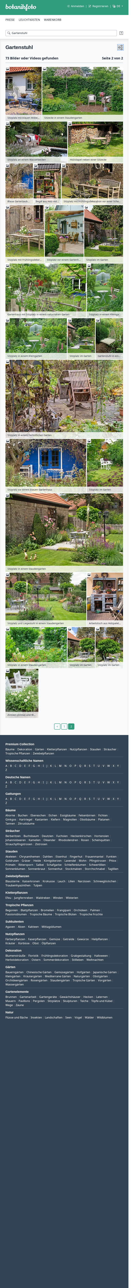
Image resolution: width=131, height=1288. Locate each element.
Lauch (61, 881)
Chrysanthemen (29, 856)
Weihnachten (95, 960)
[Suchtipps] (121, 33)
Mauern (10, 1001)
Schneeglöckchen (104, 881)
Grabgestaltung (81, 956)
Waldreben (43, 898)
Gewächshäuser (70, 997)
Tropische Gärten (84, 980)
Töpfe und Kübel (101, 1001)
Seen (68, 1017)
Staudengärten (60, 980)
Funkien (111, 856)
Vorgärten (104, 980)
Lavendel (70, 861)
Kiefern (55, 819)
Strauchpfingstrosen (18, 844)
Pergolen (39, 1001)
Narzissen (84, 881)
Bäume (9, 749)
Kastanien (41, 819)
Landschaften (53, 1017)
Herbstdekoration (17, 960)
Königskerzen (53, 861)
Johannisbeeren (15, 840)
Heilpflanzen (100, 939)
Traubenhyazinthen (18, 885)
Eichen (53, 815)
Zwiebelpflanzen (43, 753)
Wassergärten (14, 984)
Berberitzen (13, 836)
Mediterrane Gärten (58, 976)
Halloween (101, 956)
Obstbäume (87, 819)
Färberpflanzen (15, 939)
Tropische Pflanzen (17, 753)
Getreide (68, 939)
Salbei (40, 865)
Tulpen (37, 885)
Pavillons (24, 1001)
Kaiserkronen (31, 881)
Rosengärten (39, 980)
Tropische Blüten (66, 914)
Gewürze (83, 939)
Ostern (36, 960)
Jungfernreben (23, 898)
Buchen (23, 815)
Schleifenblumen (75, 865)
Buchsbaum (31, 836)
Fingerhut (76, 856)
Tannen (10, 823)
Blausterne (12, 881)
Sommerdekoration (56, 960)
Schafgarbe (54, 865)
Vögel (78, 1017)
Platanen (104, 819)
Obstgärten (100, 976)
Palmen (95, 910)
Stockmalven (73, 869)
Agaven (10, 927)
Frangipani (64, 910)
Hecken (88, 997)
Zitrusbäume (26, 823)
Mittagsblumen (51, 927)
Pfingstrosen (97, 861)
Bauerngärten (14, 972)
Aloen (21, 927)
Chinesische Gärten (39, 972)
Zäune (20, 1005)
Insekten (36, 1017)
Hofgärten (83, 972)
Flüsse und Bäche (16, 1017)
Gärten (39, 749)
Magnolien (70, 819)
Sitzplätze (54, 1001)
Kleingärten (12, 976)
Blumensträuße (15, 956)
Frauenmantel (94, 856)
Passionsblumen (16, 914)
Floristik (33, 956)
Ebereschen (38, 815)
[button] (120, 47)
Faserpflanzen (37, 939)
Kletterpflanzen (57, 749)
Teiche (84, 1001)
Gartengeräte (48, 997)
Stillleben (78, 960)
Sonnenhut (55, 869)
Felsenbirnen (87, 815)
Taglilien (113, 869)
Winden (58, 898)
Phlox (112, 861)
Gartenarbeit (28, 997)
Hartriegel (25, 819)
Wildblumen (104, 1017)
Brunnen (11, 997)
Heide (37, 861)
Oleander (49, 840)
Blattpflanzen (29, 910)
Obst (35, 943)
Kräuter (10, 943)
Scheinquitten (101, 840)
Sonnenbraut (36, 869)
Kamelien (35, 840)
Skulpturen (70, 1001)
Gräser (26, 861)
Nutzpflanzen (78, 749)
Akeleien (10, 856)
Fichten (103, 815)
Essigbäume (68, 815)
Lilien (71, 881)
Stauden (95, 749)
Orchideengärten (16, 980)
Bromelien (47, 910)
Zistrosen (41, 844)
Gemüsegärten (64, 972)
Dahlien (48, 856)
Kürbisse (24, 943)
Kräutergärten (32, 976)
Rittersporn (25, 865)
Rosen (85, 840)
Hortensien (101, 836)
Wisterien (72, 898)
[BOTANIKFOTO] (20, 7)
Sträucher (110, 749)
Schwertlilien (97, 865)
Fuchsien (62, 836)
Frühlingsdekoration (54, 956)
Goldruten (12, 861)
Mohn (82, 861)
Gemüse (54, 939)
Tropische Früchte (91, 914)
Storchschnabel (95, 869)
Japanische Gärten (105, 972)
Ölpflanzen (49, 943)
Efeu (8, 898)
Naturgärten (82, 976)
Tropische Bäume (41, 914)
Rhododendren (68, 840)
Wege (9, 1005)
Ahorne (10, 815)
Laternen (102, 997)
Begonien (11, 910)
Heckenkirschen (81, 836)
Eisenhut (61, 856)
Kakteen (33, 927)
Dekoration (24, 749)
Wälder (89, 1017)
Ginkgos (10, 819)
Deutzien (47, 836)
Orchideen (80, 910)
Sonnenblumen (15, 869)
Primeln (10, 865)
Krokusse (49, 881)
